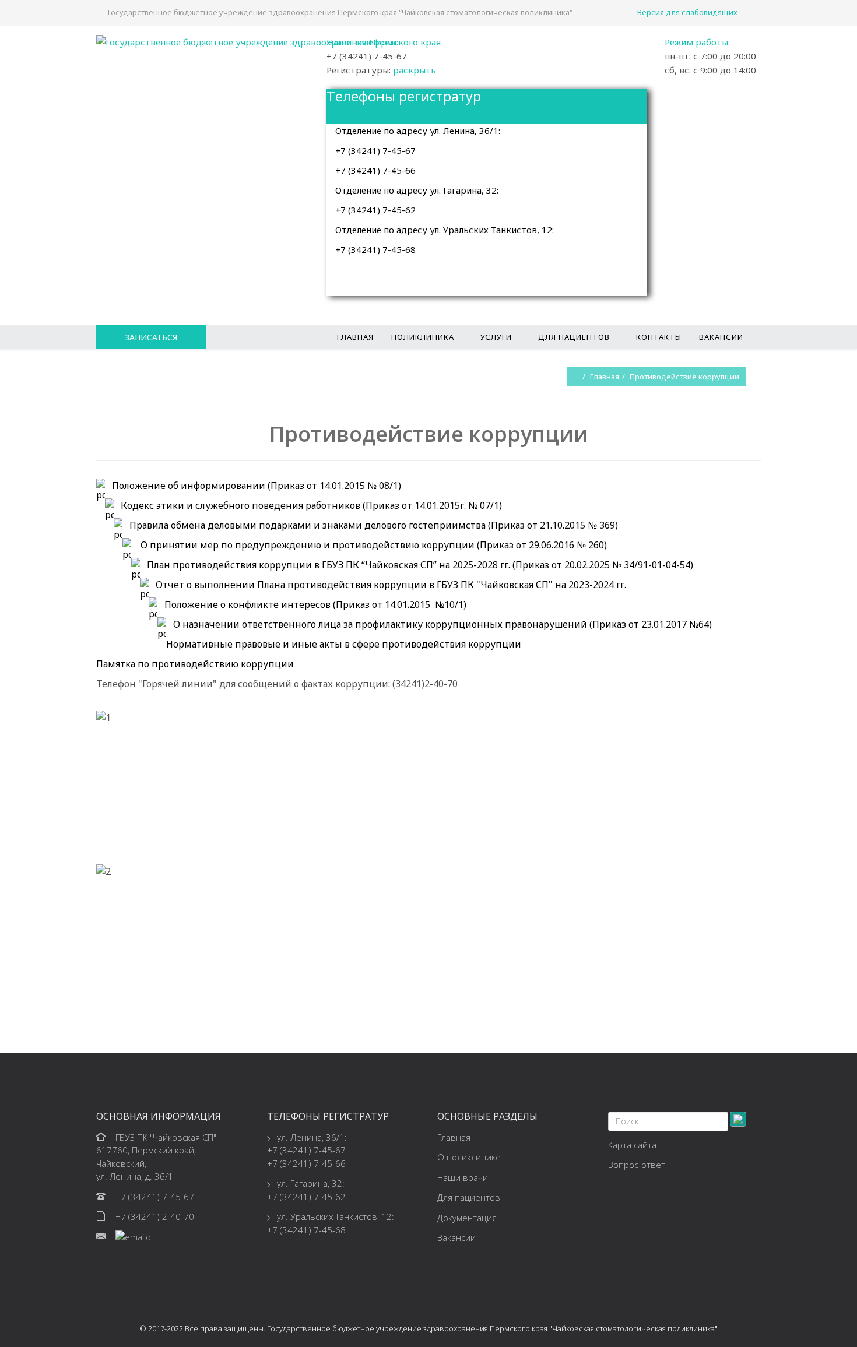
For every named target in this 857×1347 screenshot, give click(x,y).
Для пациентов (574, 337)
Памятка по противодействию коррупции (195, 663)
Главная (355, 337)
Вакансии (721, 337)
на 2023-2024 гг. (590, 584)
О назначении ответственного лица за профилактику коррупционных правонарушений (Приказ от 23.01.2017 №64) (442, 624)
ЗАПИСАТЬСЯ (151, 337)
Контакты (659, 337)
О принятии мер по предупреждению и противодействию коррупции (306, 545)
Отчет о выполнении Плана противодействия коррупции (289, 584)
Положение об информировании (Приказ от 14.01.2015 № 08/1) (256, 485)
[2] (99, 857)
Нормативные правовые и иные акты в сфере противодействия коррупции (343, 644)
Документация (467, 1217)
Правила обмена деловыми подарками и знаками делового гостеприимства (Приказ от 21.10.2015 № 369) (373, 525)
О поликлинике (469, 1157)
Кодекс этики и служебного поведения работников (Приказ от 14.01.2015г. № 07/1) (311, 505)
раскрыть (414, 70)
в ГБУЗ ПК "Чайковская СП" (491, 584)
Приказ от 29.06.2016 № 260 (542, 545)
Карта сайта (632, 1145)
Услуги (496, 337)
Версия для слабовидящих (687, 12)
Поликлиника (422, 337)
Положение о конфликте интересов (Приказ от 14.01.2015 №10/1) (315, 604)
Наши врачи (462, 1177)
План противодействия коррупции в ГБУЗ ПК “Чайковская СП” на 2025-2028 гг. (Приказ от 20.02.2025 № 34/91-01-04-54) (420, 564)
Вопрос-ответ (636, 1164)
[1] (99, 703)
